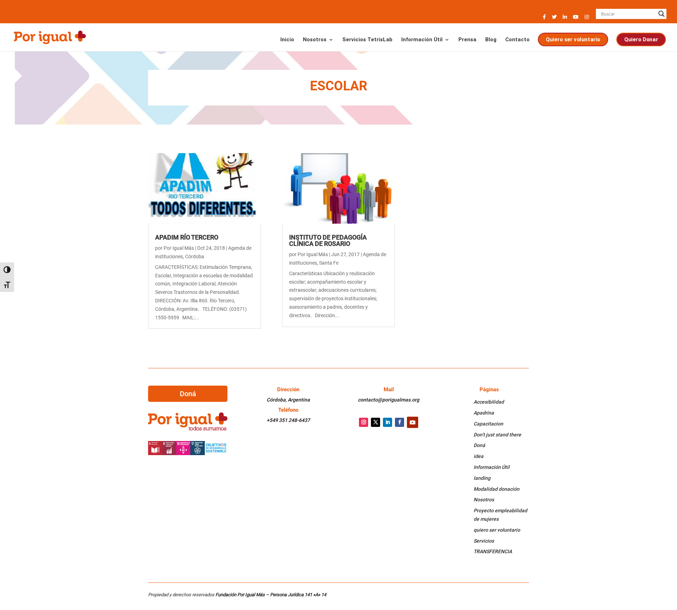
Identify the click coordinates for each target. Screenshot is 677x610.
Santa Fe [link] (328, 263)
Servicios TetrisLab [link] (367, 40)
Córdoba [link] (194, 256)
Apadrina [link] (484, 413)
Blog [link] (490, 40)
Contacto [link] (517, 40)
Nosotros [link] (315, 40)
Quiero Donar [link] (641, 39)
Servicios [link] (484, 541)
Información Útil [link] (422, 40)
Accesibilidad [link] (489, 402)
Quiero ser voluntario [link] (573, 39)
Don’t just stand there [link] (497, 434)
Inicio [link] (287, 40)
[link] (49, 37)
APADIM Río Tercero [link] (186, 237)
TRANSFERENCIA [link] (493, 551)
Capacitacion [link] (488, 424)
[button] (544, 18)
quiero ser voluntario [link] (497, 530)
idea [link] (478, 456)
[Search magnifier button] (661, 14)
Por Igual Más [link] (179, 248)
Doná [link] (479, 445)
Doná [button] (188, 393)
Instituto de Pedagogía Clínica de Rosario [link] (328, 240)
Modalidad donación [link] (496, 489)
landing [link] (482, 478)
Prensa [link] (467, 40)
